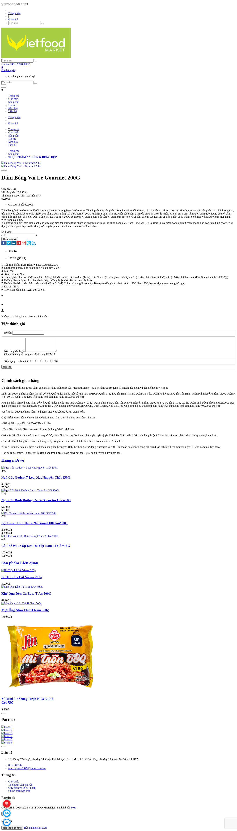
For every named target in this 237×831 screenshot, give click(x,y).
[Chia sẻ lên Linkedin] (13, 243)
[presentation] (2, 170)
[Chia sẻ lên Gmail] (24, 243)
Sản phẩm (13, 101)
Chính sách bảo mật (19, 790)
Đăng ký (13, 19)
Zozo (73, 807)
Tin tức (12, 105)
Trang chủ (13, 95)
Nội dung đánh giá (14, 351)
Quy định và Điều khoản (22, 787)
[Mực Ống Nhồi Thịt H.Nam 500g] (21, 603)
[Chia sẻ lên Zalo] (34, 243)
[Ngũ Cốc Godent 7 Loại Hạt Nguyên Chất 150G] (29, 467)
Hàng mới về (12, 460)
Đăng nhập (14, 13)
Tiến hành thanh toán (35, 827)
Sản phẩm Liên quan (19, 563)
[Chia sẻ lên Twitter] (8, 243)
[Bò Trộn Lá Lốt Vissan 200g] (18, 570)
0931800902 (15, 765)
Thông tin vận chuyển (20, 784)
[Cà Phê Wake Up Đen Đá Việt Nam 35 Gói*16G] (29, 536)
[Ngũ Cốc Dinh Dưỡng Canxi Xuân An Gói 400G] (30, 490)
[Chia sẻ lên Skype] (29, 243)
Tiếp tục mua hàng (12, 827)
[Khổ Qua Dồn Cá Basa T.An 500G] (22, 586)
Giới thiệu (13, 98)
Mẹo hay (13, 108)
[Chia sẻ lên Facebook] (3, 243)
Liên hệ (12, 111)
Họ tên (8, 332)
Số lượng (6, 231)
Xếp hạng (9, 361)
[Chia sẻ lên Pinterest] (18, 243)
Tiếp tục (7, 366)
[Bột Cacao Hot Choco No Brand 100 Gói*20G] (28, 513)
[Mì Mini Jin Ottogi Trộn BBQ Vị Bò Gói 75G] (51, 691)
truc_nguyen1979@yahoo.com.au (27, 768)
